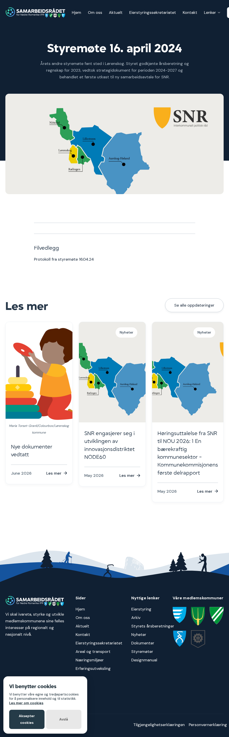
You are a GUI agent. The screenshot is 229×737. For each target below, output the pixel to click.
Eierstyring (141, 609)
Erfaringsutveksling (93, 668)
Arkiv (135, 617)
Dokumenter (142, 643)
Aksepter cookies (27, 719)
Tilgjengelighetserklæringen (159, 724)
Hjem (76, 12)
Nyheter (138, 634)
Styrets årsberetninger (152, 626)
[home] (35, 12)
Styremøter (142, 651)
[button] (212, 12)
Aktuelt (116, 12)
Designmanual (144, 660)
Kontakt (190, 12)
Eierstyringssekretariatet (152, 12)
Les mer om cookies (26, 703)
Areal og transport (93, 651)
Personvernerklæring (208, 724)
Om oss (95, 12)
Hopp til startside (215, 3)
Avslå (63, 719)
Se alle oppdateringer (194, 305)
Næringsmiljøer (90, 660)
